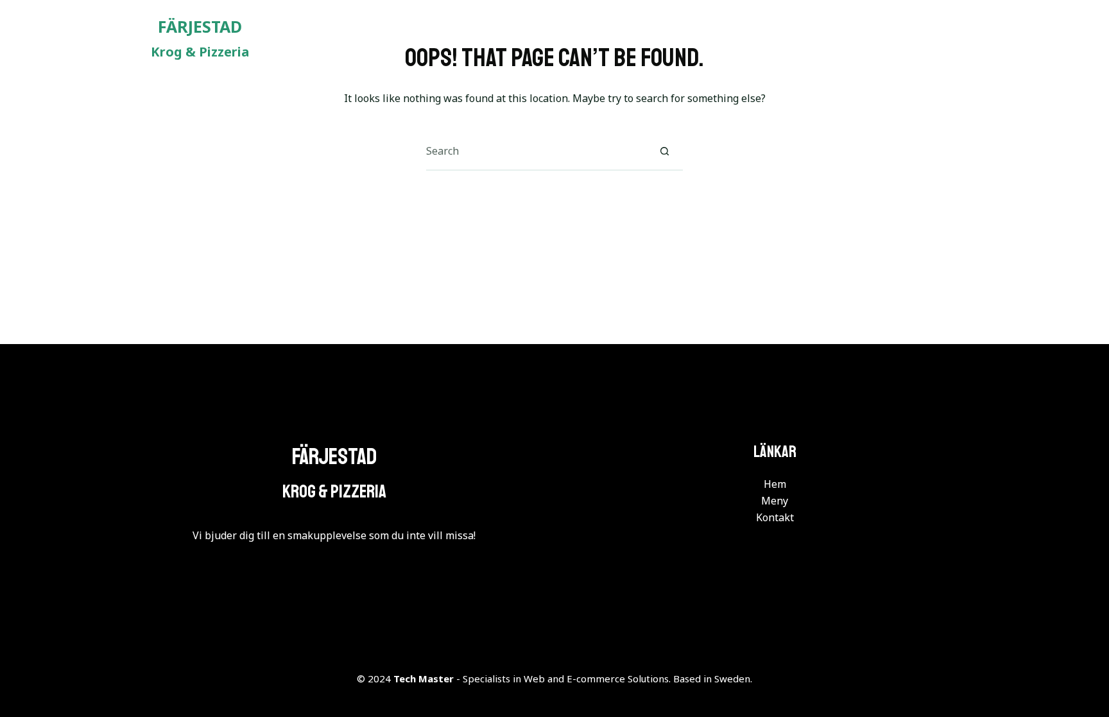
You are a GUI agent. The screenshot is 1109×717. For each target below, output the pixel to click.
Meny (869, 38)
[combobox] (536, 151)
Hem (806, 38)
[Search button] (664, 150)
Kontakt (943, 38)
